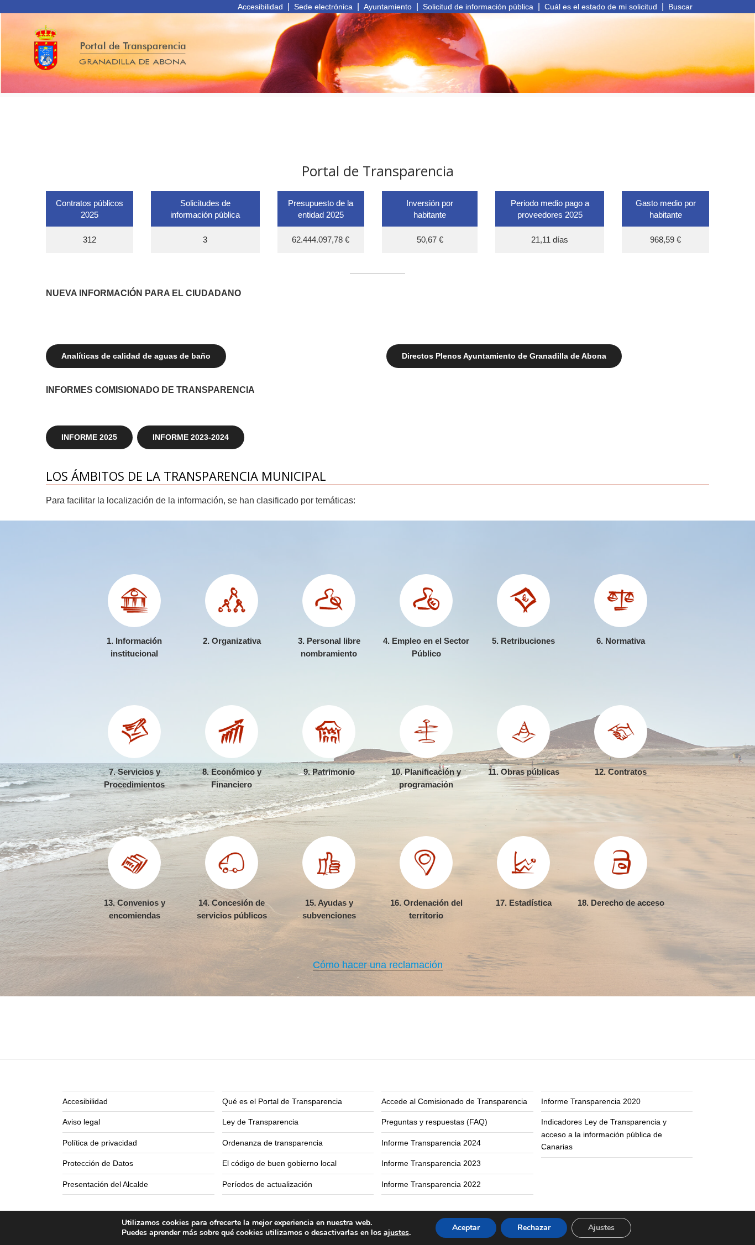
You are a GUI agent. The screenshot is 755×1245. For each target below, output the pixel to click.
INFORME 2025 (89, 437)
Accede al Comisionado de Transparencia (454, 1101)
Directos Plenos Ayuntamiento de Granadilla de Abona (504, 355)
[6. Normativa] (620, 600)
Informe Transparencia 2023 (431, 1163)
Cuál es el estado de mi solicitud (600, 6)
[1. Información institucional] (134, 600)
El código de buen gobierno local (279, 1163)
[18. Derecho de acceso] (620, 862)
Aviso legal (81, 1121)
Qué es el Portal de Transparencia (282, 1101)
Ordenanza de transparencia (272, 1142)
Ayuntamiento (388, 6)
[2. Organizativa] (231, 600)
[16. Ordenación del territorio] (426, 862)
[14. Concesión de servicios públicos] (231, 862)
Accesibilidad (260, 6)
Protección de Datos (97, 1163)
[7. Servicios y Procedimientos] (134, 731)
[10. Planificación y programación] (426, 731)
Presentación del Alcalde (105, 1184)
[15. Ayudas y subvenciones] (328, 862)
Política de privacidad (99, 1142)
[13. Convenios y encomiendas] (134, 862)
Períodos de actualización (267, 1184)
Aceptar (466, 1227)
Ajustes (601, 1227)
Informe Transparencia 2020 (591, 1101)
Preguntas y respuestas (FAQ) (434, 1121)
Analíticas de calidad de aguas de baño (136, 355)
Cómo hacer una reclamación (378, 964)
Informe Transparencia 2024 (431, 1142)
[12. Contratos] (620, 731)
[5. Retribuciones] (523, 600)
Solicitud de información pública (478, 6)
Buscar (680, 6)
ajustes (396, 1233)
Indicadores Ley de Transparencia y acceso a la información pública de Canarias (604, 1134)
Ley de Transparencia (260, 1121)
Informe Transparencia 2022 (431, 1184)
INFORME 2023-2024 (191, 437)
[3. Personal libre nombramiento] (328, 600)
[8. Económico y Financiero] (231, 731)
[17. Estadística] (523, 862)
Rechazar (533, 1227)
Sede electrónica (323, 6)
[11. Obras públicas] (523, 731)
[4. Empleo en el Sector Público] (426, 600)
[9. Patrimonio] (328, 731)
